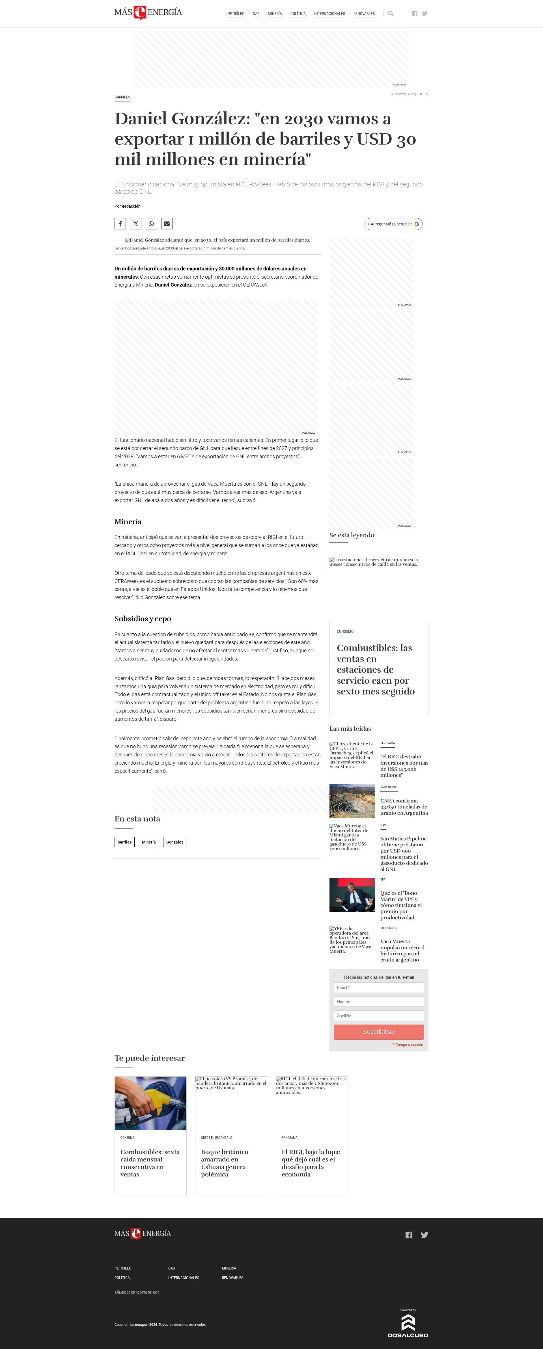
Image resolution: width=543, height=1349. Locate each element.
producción (388, 928)
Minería (275, 13)
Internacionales (329, 13)
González (174, 842)
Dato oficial (389, 787)
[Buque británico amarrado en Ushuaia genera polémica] (231, 1103)
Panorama (387, 743)
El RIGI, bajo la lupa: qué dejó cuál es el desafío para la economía (311, 1163)
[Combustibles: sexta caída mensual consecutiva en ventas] (150, 1103)
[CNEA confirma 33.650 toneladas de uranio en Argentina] (352, 801)
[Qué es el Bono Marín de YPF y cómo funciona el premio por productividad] (352, 895)
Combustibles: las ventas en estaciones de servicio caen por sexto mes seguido (376, 669)
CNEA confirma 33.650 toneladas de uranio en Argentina (404, 807)
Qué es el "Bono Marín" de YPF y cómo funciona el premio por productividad (401, 905)
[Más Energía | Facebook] (415, 13)
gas (383, 825)
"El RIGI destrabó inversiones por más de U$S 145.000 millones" (404, 766)
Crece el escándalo (216, 1138)
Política (298, 13)
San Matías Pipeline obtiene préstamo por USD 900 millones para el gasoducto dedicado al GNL (404, 854)
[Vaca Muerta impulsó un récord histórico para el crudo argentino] (352, 943)
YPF (382, 879)
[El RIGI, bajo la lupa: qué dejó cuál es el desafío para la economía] (312, 1103)
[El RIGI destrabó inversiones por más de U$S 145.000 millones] (352, 759)
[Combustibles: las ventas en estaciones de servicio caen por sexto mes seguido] (378, 585)
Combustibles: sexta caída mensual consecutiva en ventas (150, 1163)
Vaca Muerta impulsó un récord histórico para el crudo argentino (402, 950)
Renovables (364, 13)
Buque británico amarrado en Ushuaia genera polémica (224, 1163)
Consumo (345, 631)
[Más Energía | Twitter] (424, 13)
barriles (122, 97)
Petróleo (236, 13)
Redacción (131, 206)
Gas (256, 13)
